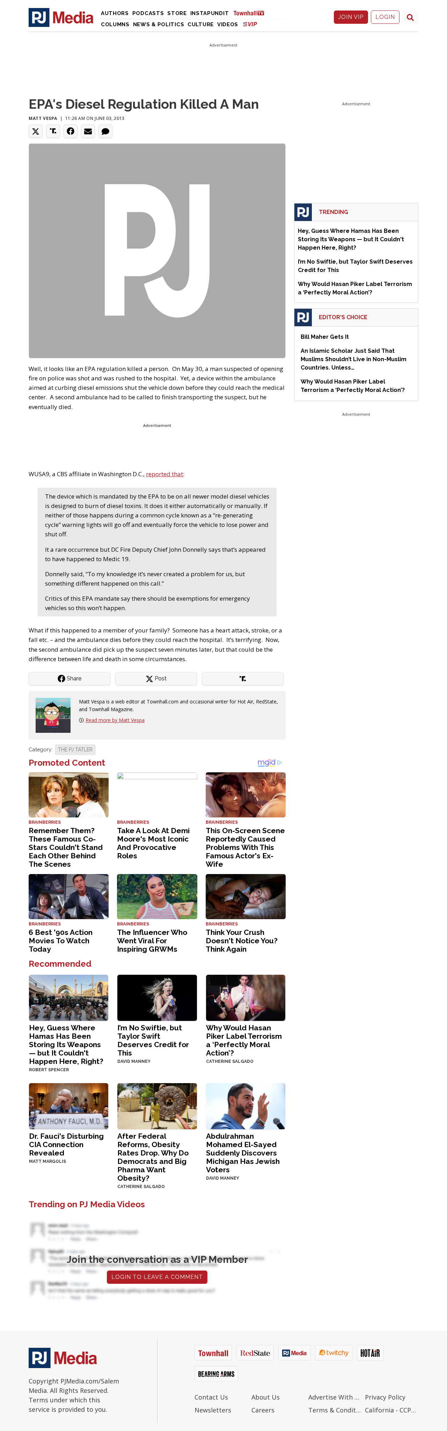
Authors (115, 13)
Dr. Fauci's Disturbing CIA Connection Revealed (66, 1144)
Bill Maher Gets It (325, 337)
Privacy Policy (385, 1397)
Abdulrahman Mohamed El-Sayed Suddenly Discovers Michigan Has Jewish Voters (243, 1153)
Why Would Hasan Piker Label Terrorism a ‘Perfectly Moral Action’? (244, 1040)
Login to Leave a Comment (157, 1277)
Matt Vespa (43, 118)
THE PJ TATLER (75, 749)
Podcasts (148, 13)
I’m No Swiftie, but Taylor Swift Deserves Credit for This (153, 1040)
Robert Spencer (49, 1069)
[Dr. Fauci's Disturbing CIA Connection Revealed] (68, 1105)
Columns (115, 24)
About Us (265, 1397)
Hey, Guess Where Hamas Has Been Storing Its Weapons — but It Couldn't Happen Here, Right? (66, 1044)
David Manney (134, 1061)
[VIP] (250, 24)
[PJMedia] (61, 17)
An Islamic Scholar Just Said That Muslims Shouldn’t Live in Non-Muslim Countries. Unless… (353, 359)
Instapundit (209, 13)
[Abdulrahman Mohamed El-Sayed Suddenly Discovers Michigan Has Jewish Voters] (245, 1105)
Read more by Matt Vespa (115, 720)
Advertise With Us (335, 1397)
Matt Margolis (47, 1161)
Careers (262, 1410)
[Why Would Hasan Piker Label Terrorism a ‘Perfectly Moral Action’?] (245, 997)
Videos (227, 24)
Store (177, 13)
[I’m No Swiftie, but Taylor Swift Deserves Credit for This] (157, 997)
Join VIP (351, 17)
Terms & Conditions (335, 1410)
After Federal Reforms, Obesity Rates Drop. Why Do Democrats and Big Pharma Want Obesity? (153, 1157)
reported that (164, 474)
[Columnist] (56, 714)
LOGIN (385, 17)
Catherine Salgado (230, 1061)
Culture (201, 24)
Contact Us (211, 1397)
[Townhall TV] (251, 12)
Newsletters (213, 1410)
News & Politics (158, 24)
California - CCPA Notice (391, 1410)
